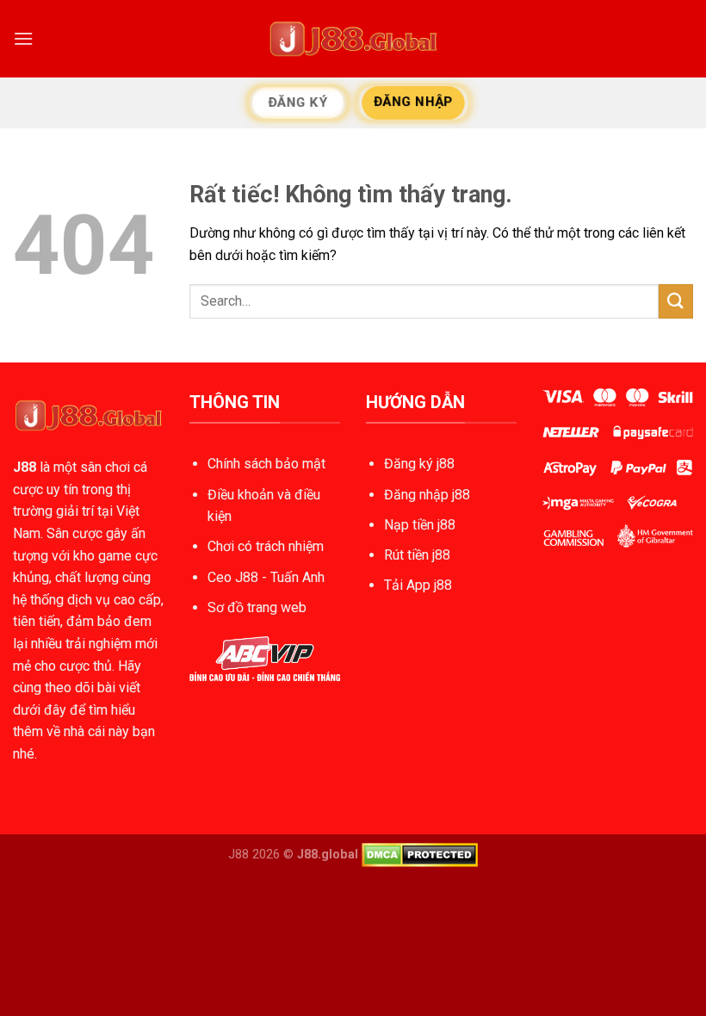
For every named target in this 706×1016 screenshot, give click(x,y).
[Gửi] (676, 301)
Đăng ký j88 (419, 463)
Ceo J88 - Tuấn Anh (266, 577)
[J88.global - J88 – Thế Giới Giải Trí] (353, 39)
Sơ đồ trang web (257, 607)
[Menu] (23, 38)
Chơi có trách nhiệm (265, 546)
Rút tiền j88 (417, 555)
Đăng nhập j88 (427, 494)
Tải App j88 (418, 585)
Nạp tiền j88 (419, 525)
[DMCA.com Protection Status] (420, 854)
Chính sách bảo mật (266, 463)
